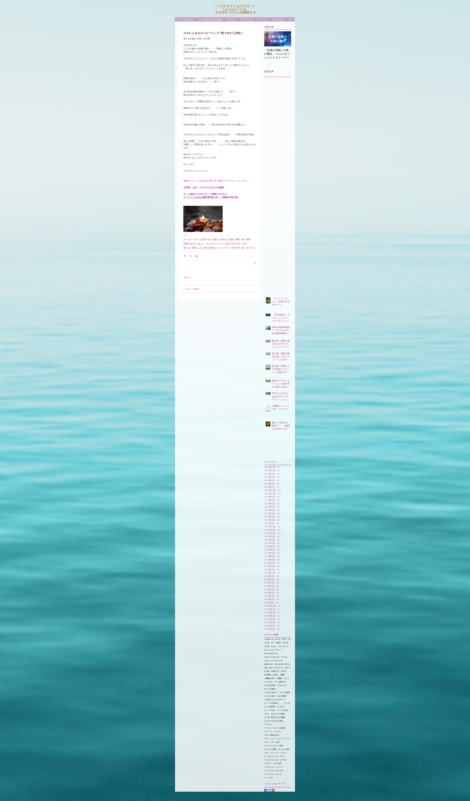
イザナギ (282, 760)
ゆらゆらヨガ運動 (278, 714)
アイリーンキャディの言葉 (274, 728)
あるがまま (268, 664)
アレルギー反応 (284, 749)
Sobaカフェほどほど (272, 657)
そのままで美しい (271, 693)
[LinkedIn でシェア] (196, 256)
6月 (272, 643)
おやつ (287, 668)
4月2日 (266, 643)
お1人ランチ (279, 668)
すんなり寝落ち (270, 689)
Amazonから (283, 646)
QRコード (279, 650)
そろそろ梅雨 (284, 693)
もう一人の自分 (282, 710)
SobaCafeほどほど (271, 654)
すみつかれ (282, 685)
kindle (266, 661)
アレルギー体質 (270, 749)
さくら (286, 678)
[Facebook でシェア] (184, 256)
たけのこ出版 (269, 696)
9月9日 (266, 646)
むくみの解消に (270, 707)
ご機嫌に (279, 678)
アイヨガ (267, 725)
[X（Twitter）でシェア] (190, 256)
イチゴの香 (277, 764)
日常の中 (235, 248)
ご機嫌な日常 (269, 678)
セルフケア (224, 248)
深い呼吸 (245, 240)
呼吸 (237, 240)
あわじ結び (268, 668)
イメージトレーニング (272, 774)
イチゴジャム (269, 767)
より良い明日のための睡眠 (274, 717)
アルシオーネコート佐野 (273, 746)
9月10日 (285, 643)
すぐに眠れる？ (280, 682)
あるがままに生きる (282, 664)
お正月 (283, 671)
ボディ (245, 244)
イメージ (279, 767)
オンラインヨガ (191, 240)
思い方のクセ (248, 248)
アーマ (282, 756)
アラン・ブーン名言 (272, 742)
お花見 (275, 675)
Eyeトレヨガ (269, 650)
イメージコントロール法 (273, 771)
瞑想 (215, 240)
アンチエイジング (271, 756)
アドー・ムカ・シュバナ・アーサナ (277, 739)
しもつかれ (268, 682)
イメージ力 (268, 778)
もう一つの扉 (269, 710)
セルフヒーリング (215, 244)
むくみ (287, 703)
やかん (266, 714)
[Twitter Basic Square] (269, 790)
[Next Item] (287, 39)
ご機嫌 (281, 675)
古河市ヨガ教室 (226, 240)
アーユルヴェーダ (271, 760)
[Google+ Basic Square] (273, 790)
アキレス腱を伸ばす (272, 735)
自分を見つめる (233, 244)
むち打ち (281, 707)
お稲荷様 (267, 675)
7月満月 (278, 643)
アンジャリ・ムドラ (278, 753)
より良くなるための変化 (273, 721)
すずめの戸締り (270, 685)
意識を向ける (190, 244)
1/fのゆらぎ (268, 639)
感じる (186, 248)
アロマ (266, 753)
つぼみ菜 (267, 700)
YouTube (284, 657)
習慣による (196, 248)
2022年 (283, 639)
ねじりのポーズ (279, 700)
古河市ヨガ (205, 240)
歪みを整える (210, 248)
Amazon (274, 646)
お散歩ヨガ (275, 671)
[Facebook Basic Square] (265, 790)
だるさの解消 (281, 696)
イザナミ (267, 764)
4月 (289, 639)
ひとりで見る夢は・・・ (273, 703)
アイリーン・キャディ (272, 732)
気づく (201, 244)
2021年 (277, 639)
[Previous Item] (268, 39)
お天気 (266, 671)
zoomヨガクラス (276, 661)
